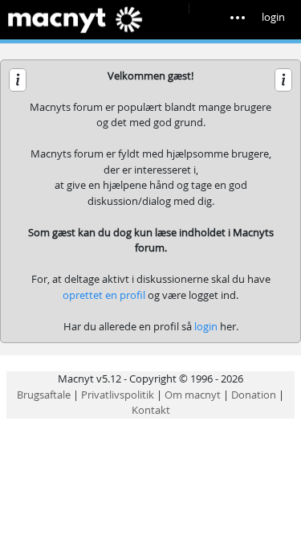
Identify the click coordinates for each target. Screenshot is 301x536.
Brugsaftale (44, 394)
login (273, 17)
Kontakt (151, 410)
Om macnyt (193, 394)
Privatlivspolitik (117, 394)
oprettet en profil (104, 295)
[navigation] (246, 13)
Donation (253, 394)
